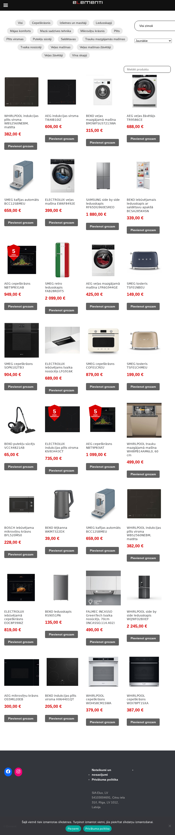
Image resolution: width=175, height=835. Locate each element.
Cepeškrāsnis (41, 23)
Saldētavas (68, 39)
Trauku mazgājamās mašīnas (105, 39)
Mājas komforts (20, 31)
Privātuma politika (97, 828)
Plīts (117, 31)
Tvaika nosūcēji (30, 47)
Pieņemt (73, 828)
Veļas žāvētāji (53, 55)
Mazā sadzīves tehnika (55, 31)
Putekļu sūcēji (42, 39)
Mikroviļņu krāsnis (92, 31)
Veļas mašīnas (60, 47)
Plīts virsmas (14, 39)
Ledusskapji (104, 23)
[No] (170, 826)
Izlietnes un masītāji (73, 23)
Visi (20, 23)
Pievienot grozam (20, 146)
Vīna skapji (79, 55)
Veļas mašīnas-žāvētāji (95, 47)
